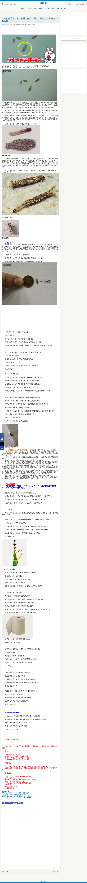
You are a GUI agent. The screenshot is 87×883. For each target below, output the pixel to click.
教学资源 (63, 8)
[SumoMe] (2, 448)
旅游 (53, 8)
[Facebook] (2, 435)
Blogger (78, 38)
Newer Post (5, 871)
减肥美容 (41, 8)
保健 (35, 8)
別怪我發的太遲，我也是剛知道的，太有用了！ (18, 796)
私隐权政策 (43, 881)
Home (22, 8)
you (83, 4)
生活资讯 (6, 24)
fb (66, 4)
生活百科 (29, 8)
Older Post (55, 871)
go (72, 4)
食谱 (58, 8)
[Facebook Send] (2, 439)
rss (80, 4)
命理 (47, 8)
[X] (2, 444)
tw (69, 4)
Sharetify (43, 3)
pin (75, 4)
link (77, 4)
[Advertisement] (33, 30)
